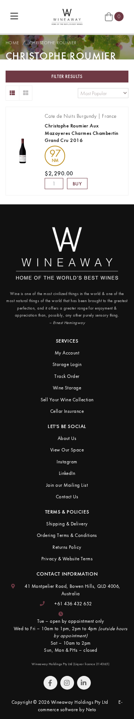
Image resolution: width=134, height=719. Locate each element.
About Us (67, 438)
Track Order (66, 376)
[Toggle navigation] (14, 16)
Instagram (67, 462)
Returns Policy (67, 547)
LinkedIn (67, 473)
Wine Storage (67, 388)
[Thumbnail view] (26, 93)
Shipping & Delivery (66, 524)
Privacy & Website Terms (67, 559)
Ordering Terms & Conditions (67, 535)
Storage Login (67, 364)
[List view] (12, 93)
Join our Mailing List (67, 485)
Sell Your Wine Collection (67, 399)
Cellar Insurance (67, 411)
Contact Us (67, 496)
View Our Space (67, 450)
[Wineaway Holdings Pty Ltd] (67, 16)
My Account (67, 353)
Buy (77, 183)
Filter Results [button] (66, 77)
